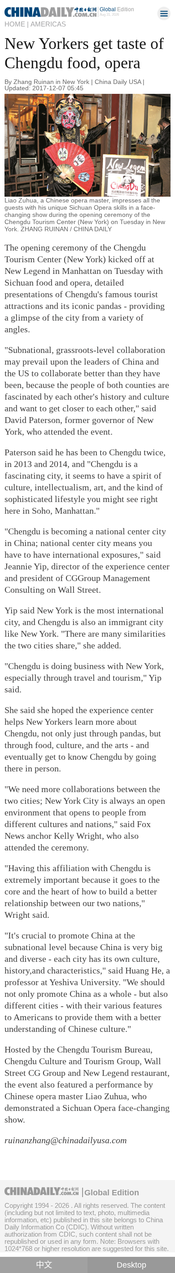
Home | (16, 24)
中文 (44, 1264)
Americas (48, 24)
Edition (117, 9)
